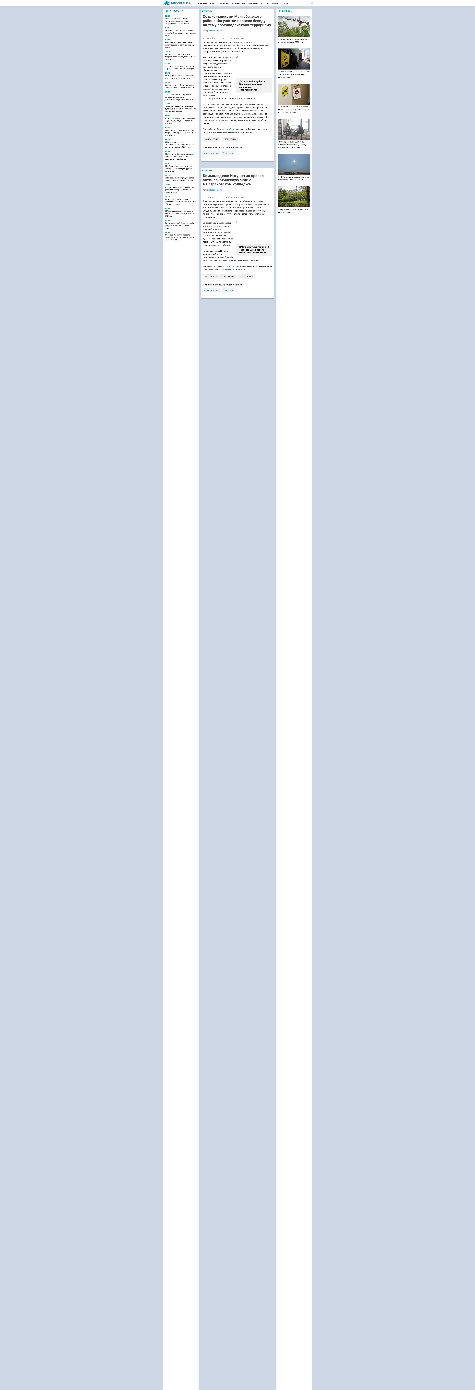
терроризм (230, 139)
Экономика (253, 3)
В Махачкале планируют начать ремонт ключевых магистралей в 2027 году (179, 213)
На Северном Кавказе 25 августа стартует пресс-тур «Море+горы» (180, 67)
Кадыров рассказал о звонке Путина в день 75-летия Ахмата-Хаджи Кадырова (181, 109)
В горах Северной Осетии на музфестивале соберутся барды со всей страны (180, 56)
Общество (223, 3)
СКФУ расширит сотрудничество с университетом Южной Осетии (180, 179)
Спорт (285, 3)
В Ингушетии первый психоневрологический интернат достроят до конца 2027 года (179, 144)
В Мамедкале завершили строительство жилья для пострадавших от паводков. (177, 21)
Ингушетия (212, 139)
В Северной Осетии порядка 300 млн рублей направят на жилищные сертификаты (180, 132)
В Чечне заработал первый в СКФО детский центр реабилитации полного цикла (180, 189)
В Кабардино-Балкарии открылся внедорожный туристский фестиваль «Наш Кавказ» (179, 156)
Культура (265, 3)
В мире (213, 3)
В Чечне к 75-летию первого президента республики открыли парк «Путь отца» (179, 237)
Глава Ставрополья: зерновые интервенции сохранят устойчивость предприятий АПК (179, 97)
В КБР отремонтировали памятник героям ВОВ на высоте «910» (293, 178)
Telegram (228, 153)
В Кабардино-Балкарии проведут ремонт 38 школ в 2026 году (179, 76)
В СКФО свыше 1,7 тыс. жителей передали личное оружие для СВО (180, 86)
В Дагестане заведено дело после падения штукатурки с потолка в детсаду (180, 120)
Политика (202, 3)
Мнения (276, 3)
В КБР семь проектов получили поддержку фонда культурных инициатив (178, 168)
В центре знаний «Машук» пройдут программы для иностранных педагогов (180, 225)
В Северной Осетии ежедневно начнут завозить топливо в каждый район (180, 44)
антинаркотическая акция (220, 276)
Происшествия (238, 3)
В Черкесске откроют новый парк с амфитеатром (293, 210)
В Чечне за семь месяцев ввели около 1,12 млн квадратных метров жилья (180, 33)
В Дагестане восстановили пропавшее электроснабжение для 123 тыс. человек (180, 201)
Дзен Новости (211, 153)
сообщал (230, 129)
